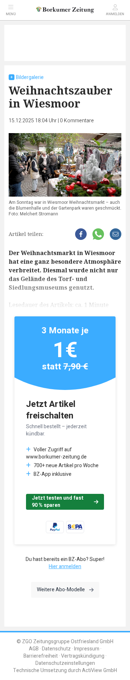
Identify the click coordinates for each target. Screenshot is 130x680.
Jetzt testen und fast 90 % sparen (57, 501)
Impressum (86, 649)
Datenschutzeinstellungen (65, 663)
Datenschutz (56, 649)
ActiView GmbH (99, 670)
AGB (34, 649)
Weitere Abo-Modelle (61, 589)
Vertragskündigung (82, 656)
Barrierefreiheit (40, 656)
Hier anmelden (65, 566)
